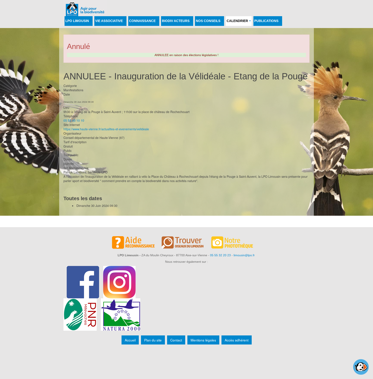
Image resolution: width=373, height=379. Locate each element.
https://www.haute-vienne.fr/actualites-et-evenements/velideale (106, 129)
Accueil (130, 340)
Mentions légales (203, 340)
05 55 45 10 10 (73, 120)
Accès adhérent (236, 340)
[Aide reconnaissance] (137, 243)
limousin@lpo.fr (244, 255)
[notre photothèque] (236, 243)
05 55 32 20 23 (220, 255)
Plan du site (153, 340)
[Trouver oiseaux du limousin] (186, 243)
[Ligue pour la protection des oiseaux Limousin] (85, 6)
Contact (176, 340)
